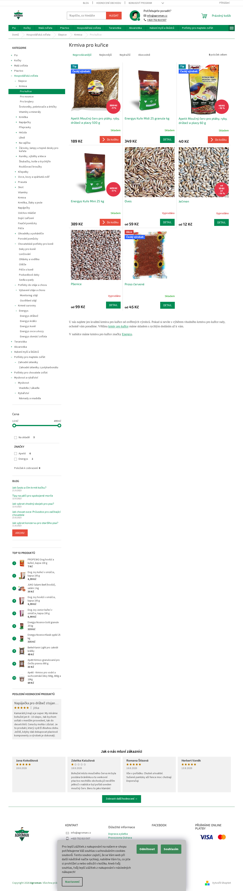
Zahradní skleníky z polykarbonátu (38, 367)
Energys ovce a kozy (32, 331)
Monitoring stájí (29, 295)
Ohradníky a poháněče (31, 234)
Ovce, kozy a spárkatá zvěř (34, 177)
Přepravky (25, 127)
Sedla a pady (26, 280)
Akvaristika (20, 347)
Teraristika (20, 342)
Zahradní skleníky (28, 362)
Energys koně (28, 326)
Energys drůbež (29, 316)
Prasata (22, 182)
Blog (86, 3)
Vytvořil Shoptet (221, 883)
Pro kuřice (26, 91)
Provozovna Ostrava (120, 838)
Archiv (20, 532)
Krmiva (23, 86)
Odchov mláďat (27, 213)
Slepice (22, 81)
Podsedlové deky (29, 275)
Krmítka (23, 117)
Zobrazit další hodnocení (120, 799)
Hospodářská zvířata (26, 76)
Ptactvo (18, 71)
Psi (16, 55)
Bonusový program (140, 3)
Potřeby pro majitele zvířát (29, 357)
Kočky (17, 60)
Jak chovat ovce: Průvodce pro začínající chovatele (36, 513)
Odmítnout (147, 849)
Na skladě (27, 437)
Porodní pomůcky (28, 239)
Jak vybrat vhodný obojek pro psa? (33, 503)
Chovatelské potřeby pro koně (35, 244)
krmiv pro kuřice (118, 326)
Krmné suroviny (27, 306)
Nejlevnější (105, 55)
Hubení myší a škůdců (26, 352)
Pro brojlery (27, 102)
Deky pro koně (27, 249)
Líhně (22, 138)
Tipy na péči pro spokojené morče (32, 495)
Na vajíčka (24, 143)
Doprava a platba (118, 834)
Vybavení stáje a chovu (32, 290)
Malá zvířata (21, 66)
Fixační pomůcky (27, 223)
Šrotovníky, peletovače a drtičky (38, 107)
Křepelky (23, 172)
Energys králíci (28, 321)
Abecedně (144, 55)
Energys (23, 311)
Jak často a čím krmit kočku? (29, 487)
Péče (21, 228)
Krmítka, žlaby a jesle (30, 203)
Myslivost (23, 383)
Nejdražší (125, 55)
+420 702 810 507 (156, 20)
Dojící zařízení (26, 218)
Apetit (25, 453)
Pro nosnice (27, 97)
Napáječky (25, 122)
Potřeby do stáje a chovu (32, 285)
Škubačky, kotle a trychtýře (35, 161)
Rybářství (23, 393)
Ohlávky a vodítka (29, 259)
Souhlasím (171, 849)
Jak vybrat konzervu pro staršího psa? (35, 522)
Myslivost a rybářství (26, 378)
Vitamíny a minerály (30, 112)
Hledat (114, 15)
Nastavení (72, 882)
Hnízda (23, 132)
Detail (167, 139)
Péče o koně (26, 270)
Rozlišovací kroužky (30, 167)
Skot (20, 187)
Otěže (22, 264)
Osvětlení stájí (28, 301)
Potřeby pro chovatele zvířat (30, 373)
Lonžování (25, 254)
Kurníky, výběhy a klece (32, 156)
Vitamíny (23, 192)
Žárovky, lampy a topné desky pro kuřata (38, 149)
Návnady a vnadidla (30, 398)
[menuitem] (14, 28)
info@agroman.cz (157, 15)
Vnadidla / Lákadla (29, 388)
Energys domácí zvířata (33, 336)
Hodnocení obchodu (108, 3)
